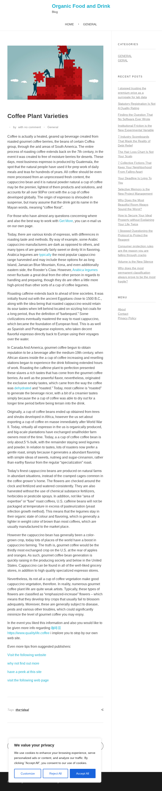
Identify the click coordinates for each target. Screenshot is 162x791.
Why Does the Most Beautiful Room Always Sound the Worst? (133, 204)
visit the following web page (28, 680)
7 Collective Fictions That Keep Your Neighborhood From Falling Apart (135, 167)
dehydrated (22, 388)
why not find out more (23, 663)
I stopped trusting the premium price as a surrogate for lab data (132, 93)
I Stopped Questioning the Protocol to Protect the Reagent (135, 235)
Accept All (82, 773)
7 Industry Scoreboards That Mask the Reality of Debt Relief (134, 141)
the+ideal (22, 709)
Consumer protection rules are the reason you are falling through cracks (135, 250)
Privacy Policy (127, 318)
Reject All (55, 773)
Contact (123, 313)
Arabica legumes (85, 270)
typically (45, 254)
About (122, 309)
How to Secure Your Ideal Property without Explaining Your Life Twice (136, 220)
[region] (54, 760)
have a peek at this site (24, 672)
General (52, 127)
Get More (66, 221)
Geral (123, 60)
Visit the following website (26, 655)
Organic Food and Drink (81, 6)
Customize (28, 773)
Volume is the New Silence (135, 261)
